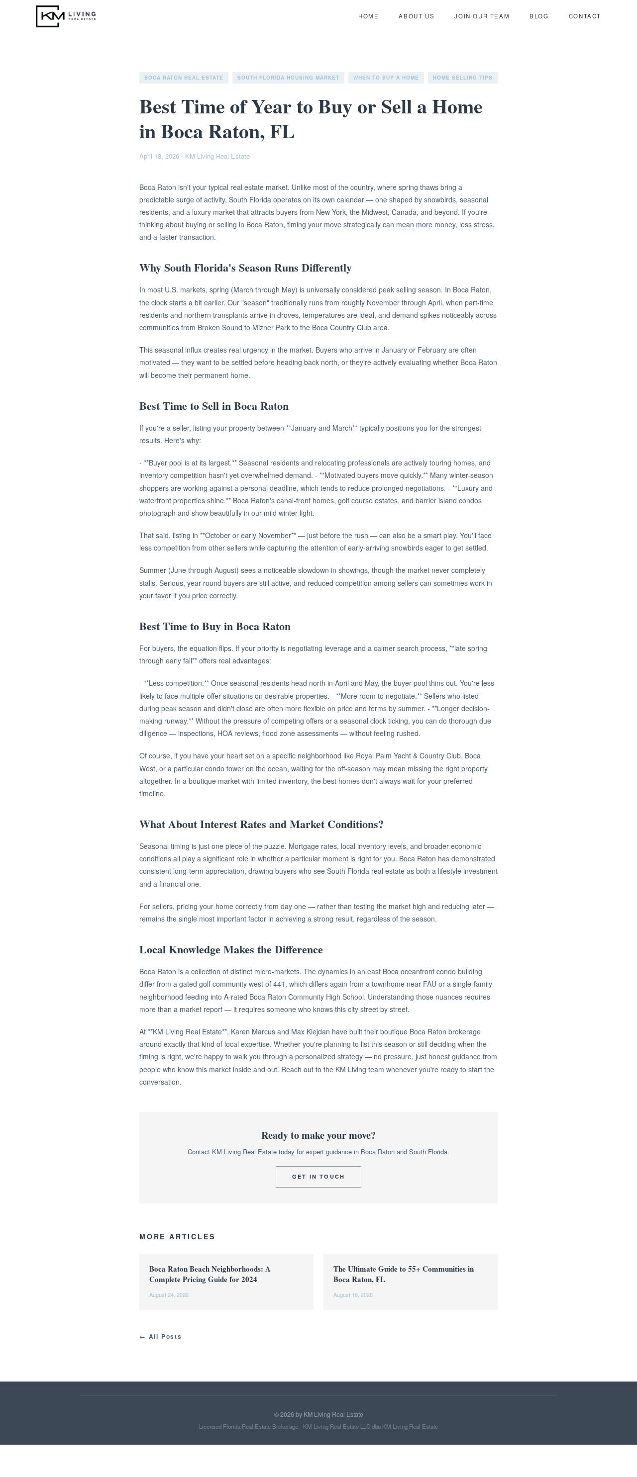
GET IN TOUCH (318, 1176)
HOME (368, 16)
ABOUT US (416, 16)
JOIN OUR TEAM (482, 16)
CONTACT (585, 16)
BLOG (539, 16)
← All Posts (160, 1336)
